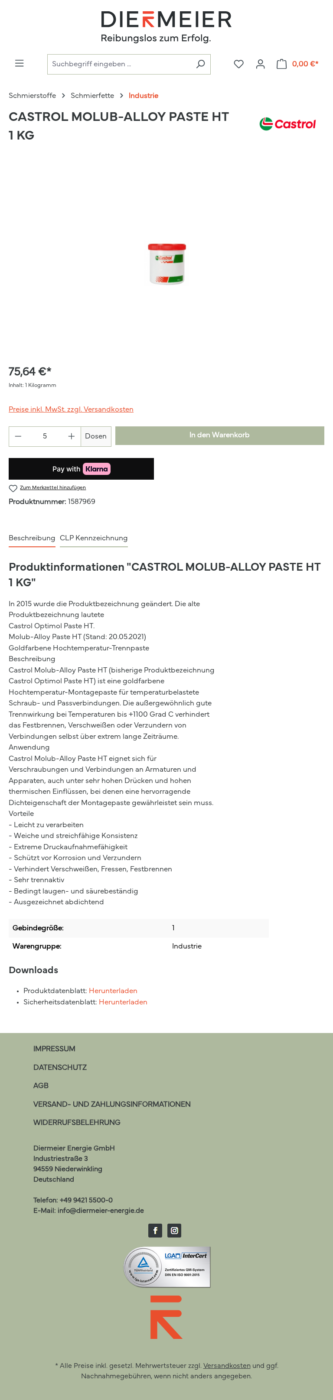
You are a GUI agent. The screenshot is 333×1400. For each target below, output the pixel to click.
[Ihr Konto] (260, 64)
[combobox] (118, 64)
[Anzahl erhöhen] (71, 436)
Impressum (54, 1049)
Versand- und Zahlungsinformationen (112, 1104)
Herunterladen (113, 991)
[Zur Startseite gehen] (166, 27)
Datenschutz (60, 1068)
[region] (166, 263)
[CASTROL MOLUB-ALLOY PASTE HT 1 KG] (166, 263)
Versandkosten (227, 1366)
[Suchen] (200, 64)
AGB (41, 1086)
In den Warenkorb (219, 435)
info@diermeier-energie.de (101, 1211)
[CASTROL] (287, 131)
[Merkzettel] (238, 64)
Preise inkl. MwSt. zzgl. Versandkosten (71, 409)
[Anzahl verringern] (18, 436)
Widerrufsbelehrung (77, 1123)
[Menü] (19, 63)
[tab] (32, 539)
